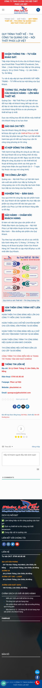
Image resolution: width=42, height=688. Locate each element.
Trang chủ (9, 19)
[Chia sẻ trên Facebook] (15, 407)
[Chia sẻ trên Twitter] (19, 407)
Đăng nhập (36, 447)
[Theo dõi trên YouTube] (17, 544)
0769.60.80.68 (17, 377)
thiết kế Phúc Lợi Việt (30, 133)
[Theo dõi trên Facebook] (4, 544)
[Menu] (3, 10)
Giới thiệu (21, 19)
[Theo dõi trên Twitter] (13, 544)
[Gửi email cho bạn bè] (23, 407)
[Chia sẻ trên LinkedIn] (27, 407)
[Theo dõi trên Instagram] (8, 544)
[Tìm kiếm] (38, 10)
